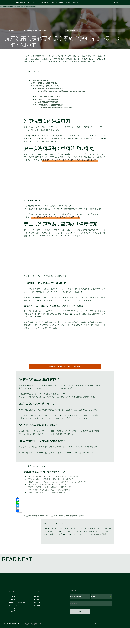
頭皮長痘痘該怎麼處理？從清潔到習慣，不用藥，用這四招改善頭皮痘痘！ (56, 476)
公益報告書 (13, 605)
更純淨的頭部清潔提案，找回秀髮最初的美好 (58, 107)
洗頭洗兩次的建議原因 (41, 80)
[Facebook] (65, 499)
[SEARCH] (110, 2)
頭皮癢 (71, 515)
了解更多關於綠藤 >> (101, 534)
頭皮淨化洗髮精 (56, 515)
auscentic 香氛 (45, 2)
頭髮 (32, 2)
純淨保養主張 (14, 600)
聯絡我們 (37, 605)
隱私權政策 (34, 624)
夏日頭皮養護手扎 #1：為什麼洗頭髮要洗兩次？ (46, 492)
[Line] (65, 502)
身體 (37, 2)
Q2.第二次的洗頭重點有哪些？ (48, 99)
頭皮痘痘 (65, 515)
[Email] (65, 508)
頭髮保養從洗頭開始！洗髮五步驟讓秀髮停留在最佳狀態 (49, 487)
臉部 (28, 2)
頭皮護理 (81, 515)
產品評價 (12, 608)
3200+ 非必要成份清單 (17, 602)
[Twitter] (65, 505)
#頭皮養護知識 (72, 30)
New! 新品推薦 (20, 2)
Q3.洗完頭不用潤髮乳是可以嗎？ (49, 102)
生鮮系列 (12, 611)
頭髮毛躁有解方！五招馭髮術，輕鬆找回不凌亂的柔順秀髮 (50, 479)
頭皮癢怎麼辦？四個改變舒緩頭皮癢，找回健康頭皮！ (48, 484)
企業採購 (61, 2)
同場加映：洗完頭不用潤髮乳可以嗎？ (50, 88)
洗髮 (76, 515)
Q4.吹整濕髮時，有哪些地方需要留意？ (51, 105)
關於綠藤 (68, 2)
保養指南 (54, 2)
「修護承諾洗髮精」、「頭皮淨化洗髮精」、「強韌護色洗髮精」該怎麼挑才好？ (57, 481)
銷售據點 (37, 600)
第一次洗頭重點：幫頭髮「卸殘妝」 (45, 83)
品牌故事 (12, 597)
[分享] (65, 511)
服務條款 (27, 624)
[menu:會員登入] (121, 2)
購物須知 (37, 602)
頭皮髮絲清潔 (29, 515)
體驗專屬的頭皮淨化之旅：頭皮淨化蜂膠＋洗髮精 (65, 366)
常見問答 (37, 597)
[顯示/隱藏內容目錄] (28, 76)
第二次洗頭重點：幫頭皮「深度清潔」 (46, 86)
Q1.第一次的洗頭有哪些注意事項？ (49, 96)
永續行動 (75, 2)
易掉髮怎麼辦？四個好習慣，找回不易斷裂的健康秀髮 (48, 489)
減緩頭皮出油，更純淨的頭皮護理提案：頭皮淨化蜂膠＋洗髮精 (64, 91)
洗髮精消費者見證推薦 (42, 515)
